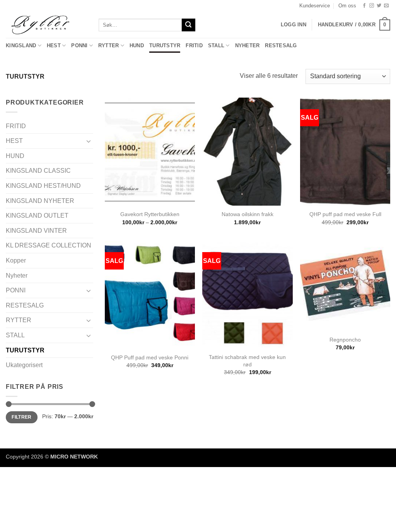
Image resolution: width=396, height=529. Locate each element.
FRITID (194, 45)
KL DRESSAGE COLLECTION (48, 245)
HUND (137, 45)
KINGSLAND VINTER (36, 230)
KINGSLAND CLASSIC (38, 170)
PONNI (79, 45)
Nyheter (247, 45)
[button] (354, 25)
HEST (54, 45)
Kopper (16, 260)
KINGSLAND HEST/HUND (43, 185)
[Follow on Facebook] (364, 6)
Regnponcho (345, 340)
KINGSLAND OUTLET (37, 215)
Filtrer (22, 417)
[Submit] (188, 25)
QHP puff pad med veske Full (345, 214)
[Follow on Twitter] (379, 6)
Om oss (347, 6)
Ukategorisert (24, 365)
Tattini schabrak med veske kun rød (247, 361)
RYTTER (108, 45)
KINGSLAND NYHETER (40, 201)
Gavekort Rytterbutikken (149, 214)
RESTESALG (281, 45)
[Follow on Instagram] (371, 6)
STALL (216, 45)
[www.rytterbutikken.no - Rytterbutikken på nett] (46, 25)
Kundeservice (314, 6)
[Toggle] (88, 141)
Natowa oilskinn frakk (247, 214)
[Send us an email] (386, 6)
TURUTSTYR (164, 45)
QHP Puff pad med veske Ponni (149, 357)
